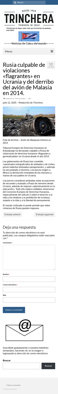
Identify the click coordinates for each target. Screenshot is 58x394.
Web (4, 295)
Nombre (6, 274)
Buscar (7, 360)
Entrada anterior (13, 214)
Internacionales (20, 98)
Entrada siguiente (44, 214)
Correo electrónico (10, 285)
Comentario (8, 243)
